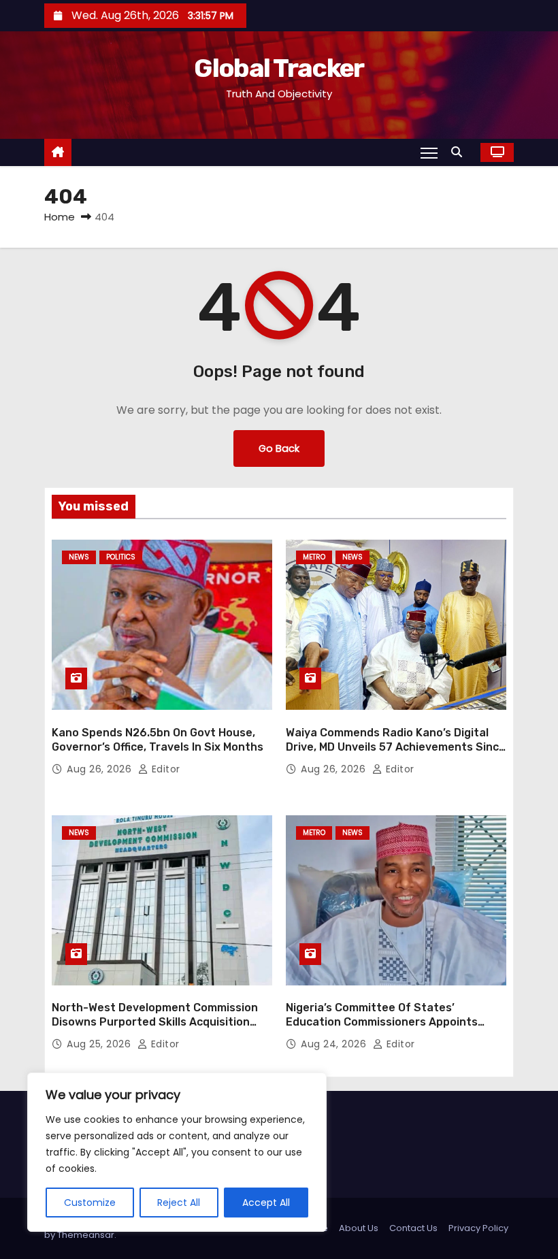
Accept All (266, 1202)
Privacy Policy (478, 1228)
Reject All (178, 1202)
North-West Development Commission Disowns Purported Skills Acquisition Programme (155, 1022)
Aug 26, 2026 (101, 769)
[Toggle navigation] (429, 152)
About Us (358, 1228)
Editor (164, 769)
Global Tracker (278, 68)
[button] (460, 152)
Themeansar (85, 1234)
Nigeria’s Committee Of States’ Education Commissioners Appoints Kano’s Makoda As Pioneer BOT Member (391, 1022)
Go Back (279, 448)
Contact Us (413, 1228)
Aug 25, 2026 (100, 1044)
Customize (90, 1202)
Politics (120, 557)
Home (59, 217)
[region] (177, 1152)
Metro (314, 557)
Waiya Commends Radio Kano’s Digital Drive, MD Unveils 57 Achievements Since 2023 (396, 747)
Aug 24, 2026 (335, 1044)
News (79, 557)
